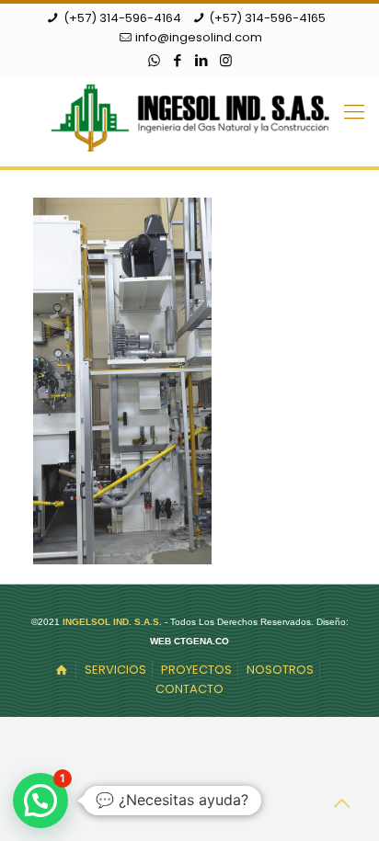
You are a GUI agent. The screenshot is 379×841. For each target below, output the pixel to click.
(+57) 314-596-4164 (122, 18)
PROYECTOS (196, 669)
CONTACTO (189, 689)
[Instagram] (225, 60)
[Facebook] (178, 60)
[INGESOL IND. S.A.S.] (189, 116)
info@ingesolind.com (198, 37)
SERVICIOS (115, 669)
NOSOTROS (280, 669)
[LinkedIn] (202, 60)
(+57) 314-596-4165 (267, 18)
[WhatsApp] (154, 60)
